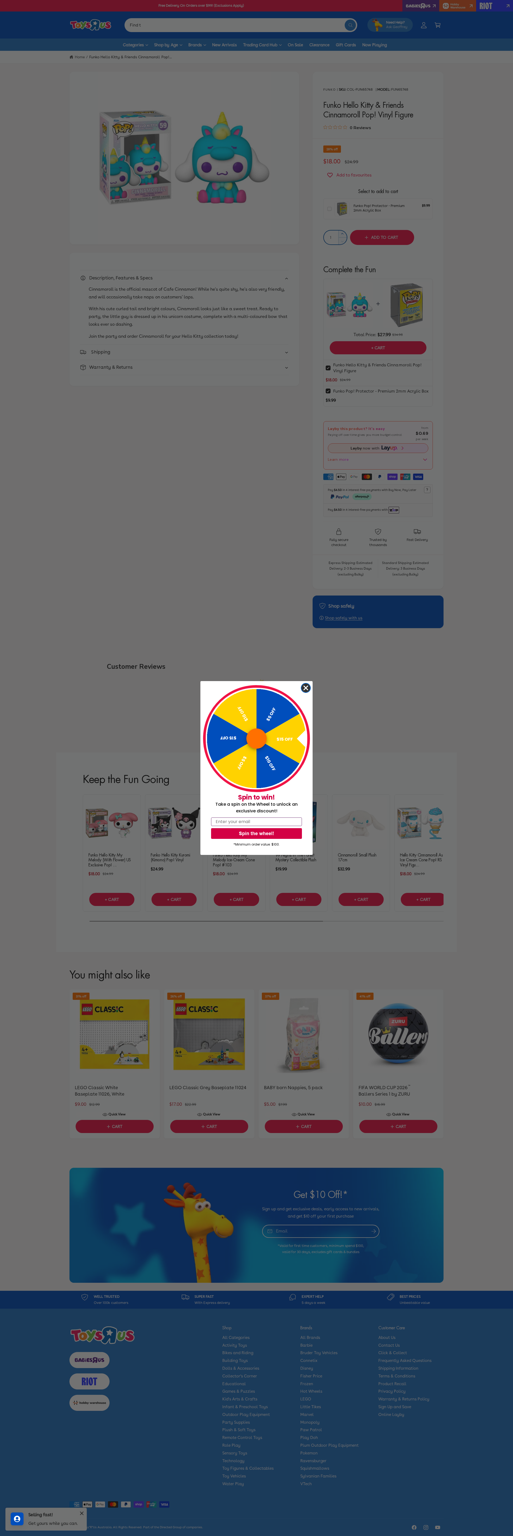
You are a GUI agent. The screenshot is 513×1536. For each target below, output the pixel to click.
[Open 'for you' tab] (17, 1518)
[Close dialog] (305, 688)
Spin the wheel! (256, 833)
